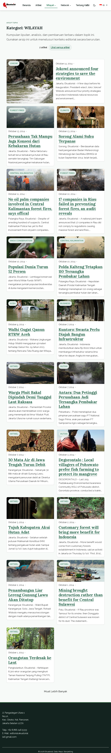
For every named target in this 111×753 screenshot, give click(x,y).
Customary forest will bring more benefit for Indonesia (79, 532)
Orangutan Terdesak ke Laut (29, 660)
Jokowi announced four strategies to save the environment (77, 73)
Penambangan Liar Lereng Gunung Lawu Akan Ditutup (28, 595)
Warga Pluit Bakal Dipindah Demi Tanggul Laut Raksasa (29, 397)
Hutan (63, 366)
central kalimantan (21, 173)
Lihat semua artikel (60, 47)
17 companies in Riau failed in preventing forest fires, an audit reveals (77, 206)
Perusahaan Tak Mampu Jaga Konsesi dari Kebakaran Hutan (30, 141)
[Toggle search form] (88, 5)
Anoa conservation (21, 241)
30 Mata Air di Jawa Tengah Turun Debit (26, 462)
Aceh (13, 303)
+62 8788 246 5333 (17, 730)
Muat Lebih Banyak (55, 691)
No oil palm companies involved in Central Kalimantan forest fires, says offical (30, 206)
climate (64, 110)
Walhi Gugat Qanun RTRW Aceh (26, 332)
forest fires (17, 110)
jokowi (14, 63)
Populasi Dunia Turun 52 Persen (28, 269)
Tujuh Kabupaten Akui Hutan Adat (29, 530)
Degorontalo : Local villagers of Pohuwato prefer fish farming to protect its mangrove (79, 466)
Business (65, 303)
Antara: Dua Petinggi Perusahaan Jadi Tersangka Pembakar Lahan (78, 399)
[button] (103, 5)
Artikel (14, 366)
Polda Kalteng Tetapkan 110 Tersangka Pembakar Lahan (80, 271)
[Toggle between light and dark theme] (94, 5)
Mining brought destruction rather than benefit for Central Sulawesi (81, 597)
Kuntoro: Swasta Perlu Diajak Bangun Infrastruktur (79, 334)
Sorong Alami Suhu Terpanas (76, 139)
